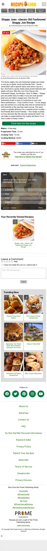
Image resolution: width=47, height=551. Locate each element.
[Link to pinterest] (24, 393)
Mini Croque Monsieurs (33, 374)
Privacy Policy (23, 446)
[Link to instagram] (32, 393)
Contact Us (23, 419)
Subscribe (23, 460)
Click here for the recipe (23, 123)
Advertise (23, 413)
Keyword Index (23, 439)
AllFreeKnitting (23, 498)
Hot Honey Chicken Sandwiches (33, 317)
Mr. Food (23, 501)
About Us (23, 406)
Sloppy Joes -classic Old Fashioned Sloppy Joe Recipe (23, 245)
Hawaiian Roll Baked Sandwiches (13, 374)
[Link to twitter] (15, 393)
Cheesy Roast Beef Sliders (14, 317)
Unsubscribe (23, 473)
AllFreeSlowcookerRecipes (23, 508)
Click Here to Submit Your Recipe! (28, 157)
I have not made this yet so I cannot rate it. (20, 265)
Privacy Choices (23, 480)
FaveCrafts (23, 491)
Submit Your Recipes (23, 453)
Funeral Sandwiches (28, 165)
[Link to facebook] (7, 393)
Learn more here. (23, 525)
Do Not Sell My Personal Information (23, 433)
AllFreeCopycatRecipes (23, 504)
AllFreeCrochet (23, 494)
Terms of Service (23, 466)
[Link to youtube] (40, 393)
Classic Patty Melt (33, 344)
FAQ (23, 426)
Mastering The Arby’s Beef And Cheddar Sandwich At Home (13, 346)
